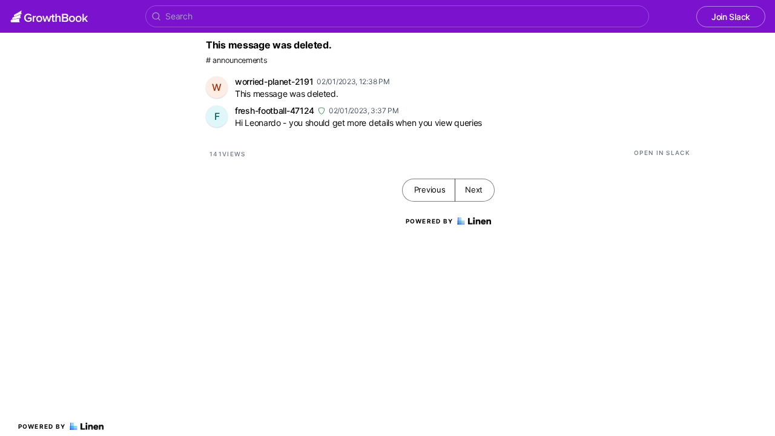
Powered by (42, 426)
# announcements (237, 60)
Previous (430, 189)
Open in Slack (662, 152)
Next (474, 189)
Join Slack (730, 17)
